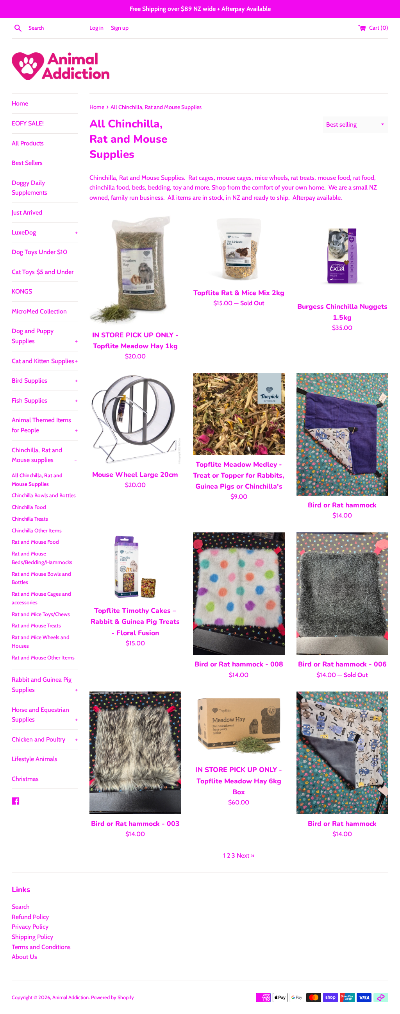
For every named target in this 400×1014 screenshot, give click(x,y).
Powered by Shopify (112, 997)
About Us (24, 956)
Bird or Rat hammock (342, 505)
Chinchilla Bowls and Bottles (44, 495)
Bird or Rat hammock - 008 (239, 664)
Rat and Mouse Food (35, 542)
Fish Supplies (45, 400)
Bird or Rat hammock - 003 (135, 823)
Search (21, 906)
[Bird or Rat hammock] (342, 434)
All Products (28, 143)
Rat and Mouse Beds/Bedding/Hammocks (42, 557)
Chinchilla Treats (30, 519)
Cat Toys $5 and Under (42, 272)
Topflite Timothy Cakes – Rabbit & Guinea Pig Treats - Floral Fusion (135, 621)
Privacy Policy (30, 926)
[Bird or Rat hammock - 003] (135, 753)
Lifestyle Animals (34, 759)
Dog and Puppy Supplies (45, 336)
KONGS (22, 291)
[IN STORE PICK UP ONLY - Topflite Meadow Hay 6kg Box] (239, 726)
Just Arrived (27, 212)
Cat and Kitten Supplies (45, 361)
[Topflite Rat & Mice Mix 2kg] (239, 249)
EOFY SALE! (28, 123)
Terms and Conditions (41, 947)
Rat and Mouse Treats (36, 625)
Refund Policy (30, 917)
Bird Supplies (45, 380)
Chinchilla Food (29, 507)
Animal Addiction (70, 997)
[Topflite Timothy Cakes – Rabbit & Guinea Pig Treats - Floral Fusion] (135, 566)
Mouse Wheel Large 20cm (135, 474)
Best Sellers (27, 163)
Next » (245, 855)
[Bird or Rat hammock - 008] (239, 593)
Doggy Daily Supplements (29, 188)
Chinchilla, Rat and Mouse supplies (44, 455)
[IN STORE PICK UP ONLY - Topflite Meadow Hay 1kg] (135, 270)
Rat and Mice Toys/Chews (41, 614)
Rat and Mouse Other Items (43, 657)
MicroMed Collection (39, 311)
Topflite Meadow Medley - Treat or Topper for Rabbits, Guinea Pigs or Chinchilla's (238, 475)
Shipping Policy (32, 937)
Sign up (120, 27)
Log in (96, 27)
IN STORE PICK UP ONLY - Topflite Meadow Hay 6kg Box (239, 780)
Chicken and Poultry (45, 739)
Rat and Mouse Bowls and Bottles (41, 578)
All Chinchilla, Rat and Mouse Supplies (37, 479)
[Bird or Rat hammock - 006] (342, 593)
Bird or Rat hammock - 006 (342, 664)
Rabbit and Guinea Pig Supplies (45, 684)
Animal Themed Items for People (45, 425)
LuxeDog (45, 232)
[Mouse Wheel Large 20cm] (135, 419)
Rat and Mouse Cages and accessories (41, 598)
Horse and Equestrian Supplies (45, 715)
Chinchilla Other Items (37, 530)
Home (20, 103)
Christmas (25, 779)
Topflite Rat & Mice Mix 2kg (238, 292)
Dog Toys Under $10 (39, 252)
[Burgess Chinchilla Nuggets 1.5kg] (342, 256)
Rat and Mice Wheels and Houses (41, 641)
